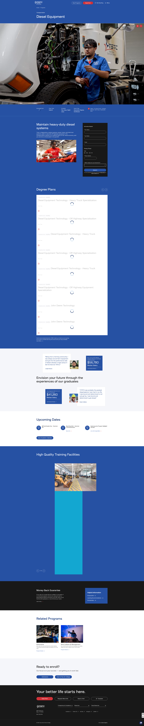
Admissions (45, 677)
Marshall (92, 109)
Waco (91, 111)
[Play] (56, 151)
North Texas (97, 109)
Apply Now (88, 3)
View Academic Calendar (45, 438)
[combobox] (95, 165)
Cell (92, 152)
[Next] (106, 189)
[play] (137, 26)
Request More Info (63, 698)
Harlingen (104, 108)
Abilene (92, 108)
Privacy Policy (102, 172)
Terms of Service (94, 173)
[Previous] (102, 189)
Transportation (40, 12)
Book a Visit (81, 698)
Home (87, 152)
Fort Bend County (97, 108)
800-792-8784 (39, 714)
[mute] (141, 26)
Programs (76, 3)
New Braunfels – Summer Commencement (72, 427)
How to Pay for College (63, 677)
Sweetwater (103, 109)
